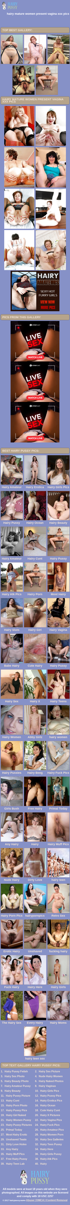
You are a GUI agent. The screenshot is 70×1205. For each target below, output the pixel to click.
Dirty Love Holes (16, 1144)
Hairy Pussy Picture (18, 1095)
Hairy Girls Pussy (51, 1154)
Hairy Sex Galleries (51, 1139)
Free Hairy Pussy (16, 1159)
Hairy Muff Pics (15, 1154)
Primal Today (14, 1129)
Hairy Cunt (12, 1100)
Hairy (43, 1163)
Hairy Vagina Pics (51, 1120)
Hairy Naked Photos (51, 1081)
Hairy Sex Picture (49, 1071)
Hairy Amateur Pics (52, 1129)
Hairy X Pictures (50, 1115)
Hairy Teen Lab (15, 1163)
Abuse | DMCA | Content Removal (46, 1200)
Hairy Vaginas (47, 1086)
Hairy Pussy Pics (50, 1095)
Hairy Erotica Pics (51, 1100)
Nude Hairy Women (51, 1076)
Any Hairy (12, 1149)
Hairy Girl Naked (16, 1115)
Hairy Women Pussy (18, 1120)
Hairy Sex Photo (15, 1076)
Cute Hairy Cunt (50, 1110)
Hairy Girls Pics (49, 1090)
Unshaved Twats (16, 1139)
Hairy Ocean (47, 1105)
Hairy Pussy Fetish (16, 1071)
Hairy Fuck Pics (50, 1125)
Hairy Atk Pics (48, 1159)
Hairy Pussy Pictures (19, 1125)
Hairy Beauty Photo (17, 1081)
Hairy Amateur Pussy (18, 1086)
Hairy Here (46, 1149)
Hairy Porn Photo (16, 1105)
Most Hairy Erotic (16, 1134)
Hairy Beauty (13, 1090)
